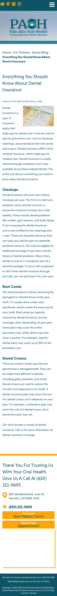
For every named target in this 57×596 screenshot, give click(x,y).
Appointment (28, 524)
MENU (49, 4)
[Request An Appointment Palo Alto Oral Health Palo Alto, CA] (21, 5)
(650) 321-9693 (20, 507)
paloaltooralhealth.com (31, 577)
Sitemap (33, 593)
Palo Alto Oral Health (31, 588)
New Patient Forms (28, 515)
